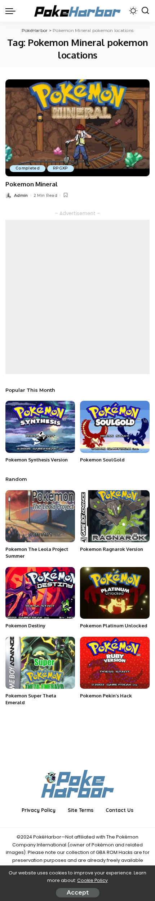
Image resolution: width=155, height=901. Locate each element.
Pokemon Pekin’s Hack (106, 695)
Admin (21, 195)
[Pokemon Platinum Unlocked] (115, 593)
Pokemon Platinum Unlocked (113, 625)
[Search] (145, 11)
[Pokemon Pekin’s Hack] (115, 663)
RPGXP (60, 168)
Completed (27, 168)
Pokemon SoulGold (102, 460)
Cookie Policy (92, 880)
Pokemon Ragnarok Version (111, 549)
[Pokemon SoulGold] (115, 427)
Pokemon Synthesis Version (36, 460)
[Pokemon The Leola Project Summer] (40, 516)
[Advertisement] (77, 297)
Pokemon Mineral (31, 184)
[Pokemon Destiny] (40, 593)
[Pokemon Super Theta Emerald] (40, 663)
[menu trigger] (12, 11)
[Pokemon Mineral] (77, 127)
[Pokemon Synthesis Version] (40, 427)
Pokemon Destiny (25, 625)
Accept (78, 892)
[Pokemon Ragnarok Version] (115, 516)
